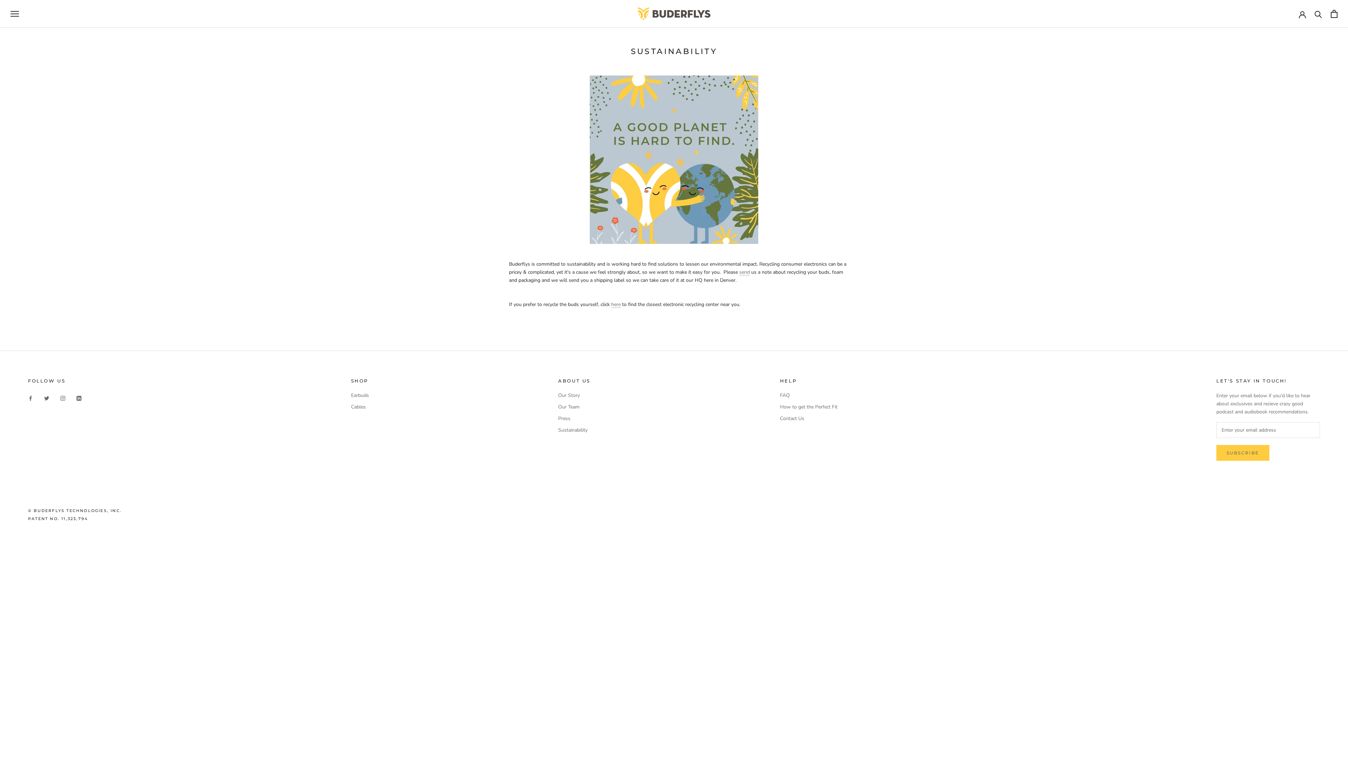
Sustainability (573, 430)
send (744, 272)
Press (564, 418)
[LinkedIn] (79, 398)
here (616, 304)
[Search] (1318, 14)
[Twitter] (46, 398)
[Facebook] (30, 398)
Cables (358, 407)
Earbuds (360, 395)
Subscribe (1243, 453)
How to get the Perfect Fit (809, 407)
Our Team (569, 407)
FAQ (785, 395)
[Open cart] (1334, 14)
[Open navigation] (15, 14)
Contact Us (792, 418)
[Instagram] (62, 398)
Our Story (569, 395)
